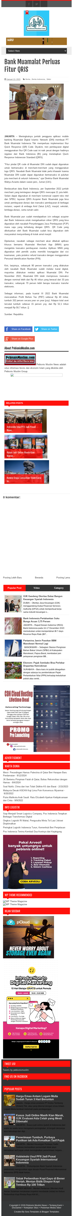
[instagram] (44, 4)
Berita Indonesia (38, 79)
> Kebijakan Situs (30, 1208)
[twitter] (36, 4)
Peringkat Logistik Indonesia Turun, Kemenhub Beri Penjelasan (34, 827)
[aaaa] (36, 41)
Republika (18, 314)
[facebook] (29, 4)
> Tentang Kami (55, 1205)
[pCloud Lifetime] (28, 957)
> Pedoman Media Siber (50, 1208)
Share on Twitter (49, 329)
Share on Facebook (21, 329)
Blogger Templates (50, 1212)
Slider (49, 79)
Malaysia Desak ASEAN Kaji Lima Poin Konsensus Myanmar (33, 790)
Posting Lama (63, 577)
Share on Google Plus (22, 338)
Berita (27, 79)
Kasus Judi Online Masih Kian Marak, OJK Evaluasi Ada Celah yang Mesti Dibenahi (40, 1118)
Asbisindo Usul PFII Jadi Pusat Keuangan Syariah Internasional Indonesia (36, 1159)
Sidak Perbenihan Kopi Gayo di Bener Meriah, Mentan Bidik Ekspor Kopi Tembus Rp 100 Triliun (40, 1181)
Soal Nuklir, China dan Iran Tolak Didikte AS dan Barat (29, 786)
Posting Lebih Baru (12, 577)
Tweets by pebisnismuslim (16, 1070)
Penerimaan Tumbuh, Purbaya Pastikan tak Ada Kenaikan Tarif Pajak (40, 1139)
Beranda (39, 577)
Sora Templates (32, 1212)
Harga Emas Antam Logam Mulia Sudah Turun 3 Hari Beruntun (37, 1098)
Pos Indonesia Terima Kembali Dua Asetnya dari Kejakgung (32, 831)
